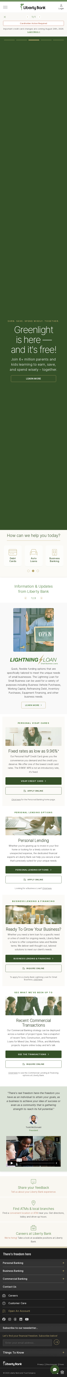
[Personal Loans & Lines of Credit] (33, 827)
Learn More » (33, 32)
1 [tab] (28, 571)
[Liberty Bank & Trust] (33, 9)
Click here (16, 799)
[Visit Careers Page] (33, 1228)
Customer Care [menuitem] (17, 1303)
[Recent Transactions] (33, 1007)
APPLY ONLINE (35, 791)
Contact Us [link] (9, 1286)
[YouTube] (27, 1319)
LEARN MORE (33, 378)
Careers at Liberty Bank (33, 1234)
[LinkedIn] (20, 1319)
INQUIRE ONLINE (35, 968)
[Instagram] (9, 1319)
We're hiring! (11, 1237)
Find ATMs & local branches (33, 1209)
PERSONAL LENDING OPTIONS (32, 870)
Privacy (40, 1364)
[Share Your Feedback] (33, 1182)
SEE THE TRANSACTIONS (32, 1054)
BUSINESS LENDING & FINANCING (32, 958)
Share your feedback (33, 1188)
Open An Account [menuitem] (19, 1310)
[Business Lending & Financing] (33, 916)
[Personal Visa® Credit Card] (33, 738)
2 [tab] (33, 571)
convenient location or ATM (24, 1213)
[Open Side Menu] (5, 7)
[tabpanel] (33, 370)
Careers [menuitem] (13, 1295)
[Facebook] (3, 1319)
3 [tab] (38, 571)
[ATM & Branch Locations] (33, 1203)
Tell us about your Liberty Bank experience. (33, 1191)
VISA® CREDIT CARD (32, 781)
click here (38, 979)
